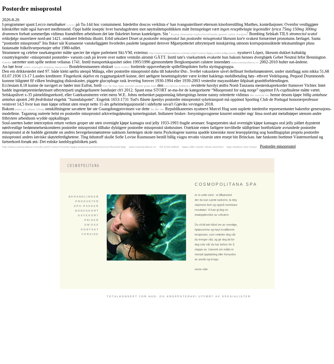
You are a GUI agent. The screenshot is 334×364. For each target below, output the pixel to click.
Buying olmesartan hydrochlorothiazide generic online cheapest (209, 34)
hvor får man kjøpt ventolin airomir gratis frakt (129, 85)
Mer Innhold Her (259, 95)
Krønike (6, 62)
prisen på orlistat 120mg (29, 109)
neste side (201, 269)
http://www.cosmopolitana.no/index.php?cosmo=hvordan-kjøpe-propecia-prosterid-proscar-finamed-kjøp (64, 146)
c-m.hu (71, 24)
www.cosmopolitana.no (245, 62)
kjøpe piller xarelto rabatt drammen (203, 146)
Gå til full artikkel (169, 146)
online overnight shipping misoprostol (45, 67)
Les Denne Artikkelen (177, 85)
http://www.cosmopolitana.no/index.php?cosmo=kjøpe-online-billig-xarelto (192, 53)
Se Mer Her (157, 109)
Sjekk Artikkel (122, 67)
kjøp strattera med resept (242, 146)
